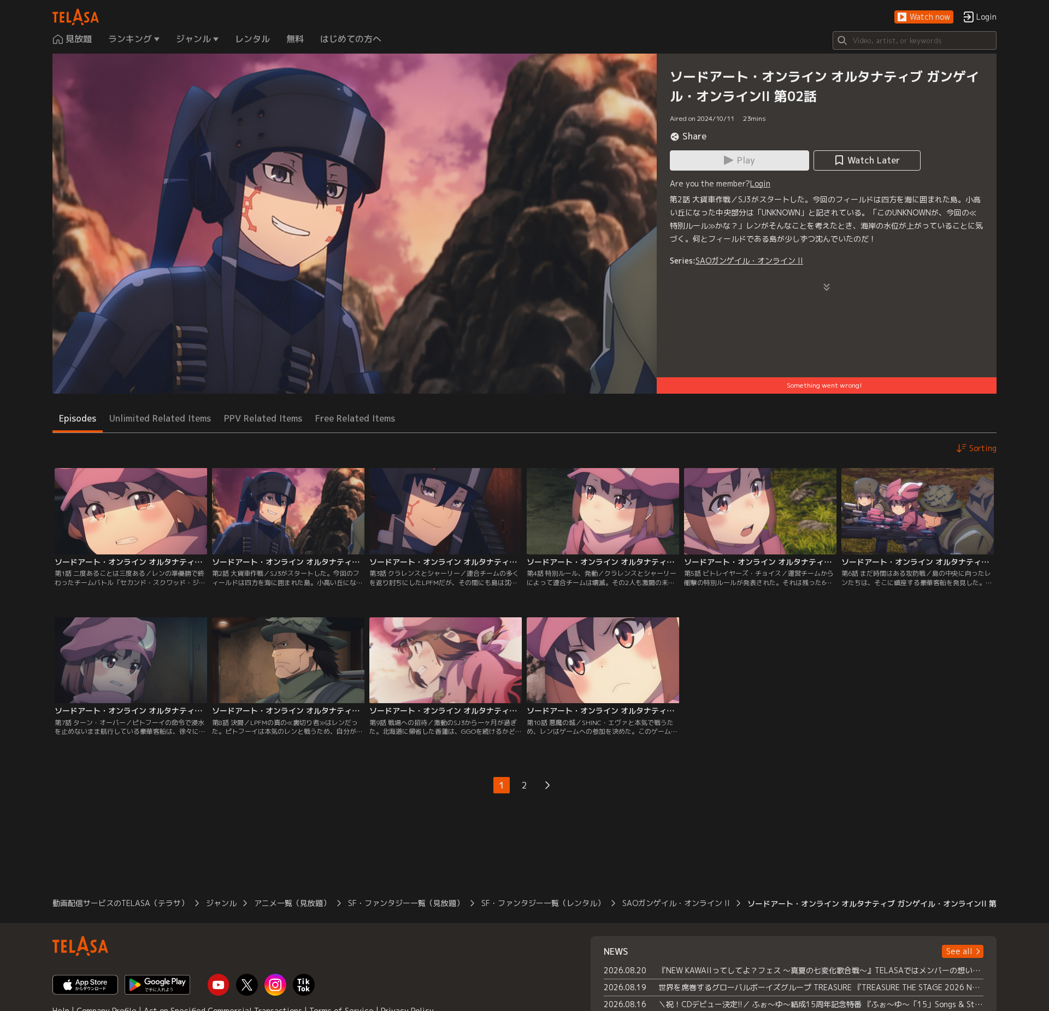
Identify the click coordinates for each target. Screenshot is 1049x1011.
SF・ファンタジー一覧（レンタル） (543, 903)
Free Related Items (355, 418)
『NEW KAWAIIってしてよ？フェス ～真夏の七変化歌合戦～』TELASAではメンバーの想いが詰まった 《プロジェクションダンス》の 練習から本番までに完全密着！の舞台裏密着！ (820, 970)
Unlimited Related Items (160, 418)
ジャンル (221, 903)
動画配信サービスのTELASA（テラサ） (120, 903)
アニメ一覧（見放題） (292, 903)
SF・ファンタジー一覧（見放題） (406, 903)
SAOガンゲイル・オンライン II (749, 260)
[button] (923, 17)
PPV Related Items (263, 418)
